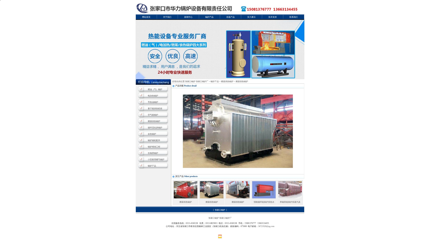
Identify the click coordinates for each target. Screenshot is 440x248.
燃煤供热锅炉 (154, 121)
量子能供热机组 (155, 108)
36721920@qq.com (266, 226)
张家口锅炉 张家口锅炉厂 (196, 81)
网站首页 (146, 17)
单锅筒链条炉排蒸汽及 (290, 202)
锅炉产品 (209, 17)
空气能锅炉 (153, 115)
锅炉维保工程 (154, 147)
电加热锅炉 (153, 96)
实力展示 (251, 17)
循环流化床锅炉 (155, 127)
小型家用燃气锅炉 (156, 159)
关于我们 (167, 17)
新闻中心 (188, 17)
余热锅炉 (152, 134)
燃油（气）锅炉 (155, 89)
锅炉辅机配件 (154, 140)
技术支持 (272, 17)
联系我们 (293, 17)
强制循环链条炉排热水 (264, 202)
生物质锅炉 (153, 153)
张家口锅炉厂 (225, 218)
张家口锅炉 (220, 210)
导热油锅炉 (153, 102)
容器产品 (230, 17)
